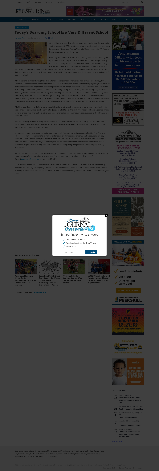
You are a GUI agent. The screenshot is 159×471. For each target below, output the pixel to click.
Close (106, 215)
